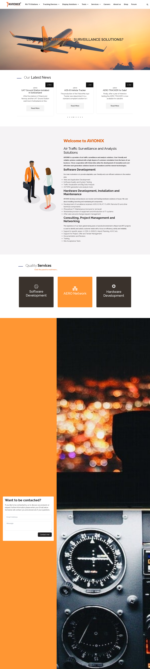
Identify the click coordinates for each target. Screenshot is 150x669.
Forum (134, 4)
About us (117, 4)
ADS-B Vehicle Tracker (35, 90)
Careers (107, 4)
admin (35, 88)
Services (95, 4)
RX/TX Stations (31, 4)
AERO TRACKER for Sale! (75, 90)
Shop (126, 4)
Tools (84, 4)
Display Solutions (69, 4)
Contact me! (45, 535)
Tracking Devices (50, 4)
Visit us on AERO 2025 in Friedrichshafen (114, 91)
